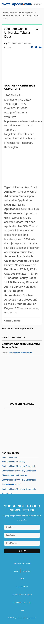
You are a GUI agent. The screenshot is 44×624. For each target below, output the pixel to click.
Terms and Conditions (22, 602)
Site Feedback (22, 586)
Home (16, 571)
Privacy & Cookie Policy (22, 594)
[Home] (16, 4)
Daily (22, 610)
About (20, 353)
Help (22, 579)
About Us (26, 571)
